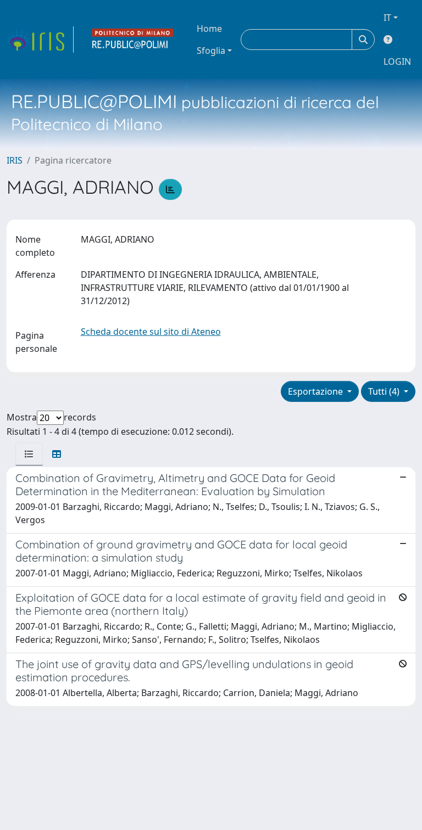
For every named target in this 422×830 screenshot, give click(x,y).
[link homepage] (40, 39)
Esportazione (316, 391)
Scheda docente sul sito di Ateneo (151, 332)
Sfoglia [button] (211, 50)
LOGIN (397, 61)
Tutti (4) (385, 391)
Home (209, 29)
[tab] (29, 454)
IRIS (15, 160)
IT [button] (387, 18)
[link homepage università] (133, 39)
